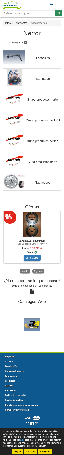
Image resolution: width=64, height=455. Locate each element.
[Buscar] (58, 13)
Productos (10, 380)
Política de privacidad (15, 395)
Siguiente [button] (38, 271)
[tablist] (32, 242)
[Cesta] (51, 5)
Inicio (8, 23)
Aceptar (17, 451)
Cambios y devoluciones (17, 409)
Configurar (45, 451)
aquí (22, 439)
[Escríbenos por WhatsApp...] (27, 423)
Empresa (9, 356)
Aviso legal (10, 390)
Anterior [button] (25, 271)
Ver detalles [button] (32, 258)
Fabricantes (21, 23)
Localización (11, 366)
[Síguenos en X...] (36, 423)
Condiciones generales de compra (21, 404)
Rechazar (30, 451)
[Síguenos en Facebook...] (32, 423)
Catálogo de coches (14, 371)
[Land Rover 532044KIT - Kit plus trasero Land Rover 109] (32, 224)
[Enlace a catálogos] (32, 324)
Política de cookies (14, 399)
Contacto (9, 361)
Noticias (9, 385)
